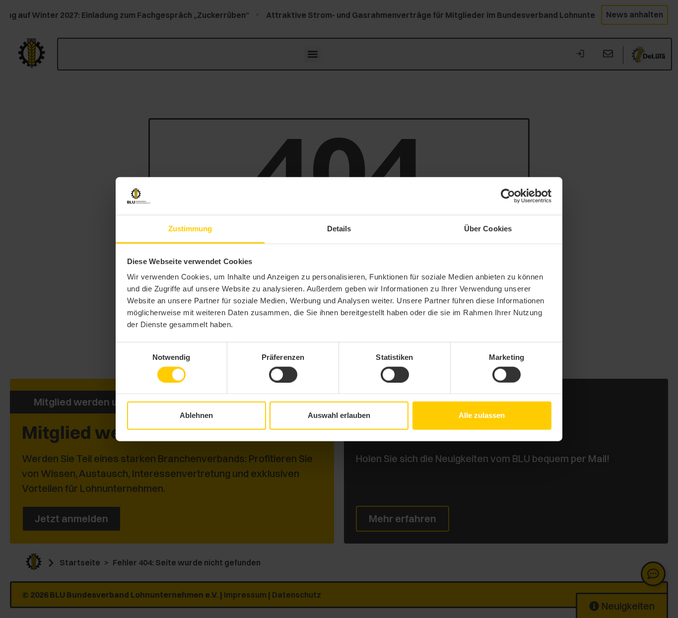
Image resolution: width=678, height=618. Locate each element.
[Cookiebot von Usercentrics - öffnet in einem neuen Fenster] (508, 196)
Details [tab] (339, 228)
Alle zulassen (482, 415)
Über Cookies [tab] (488, 228)
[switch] (283, 374)
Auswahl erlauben (339, 415)
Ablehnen (196, 415)
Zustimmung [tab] (190, 228)
